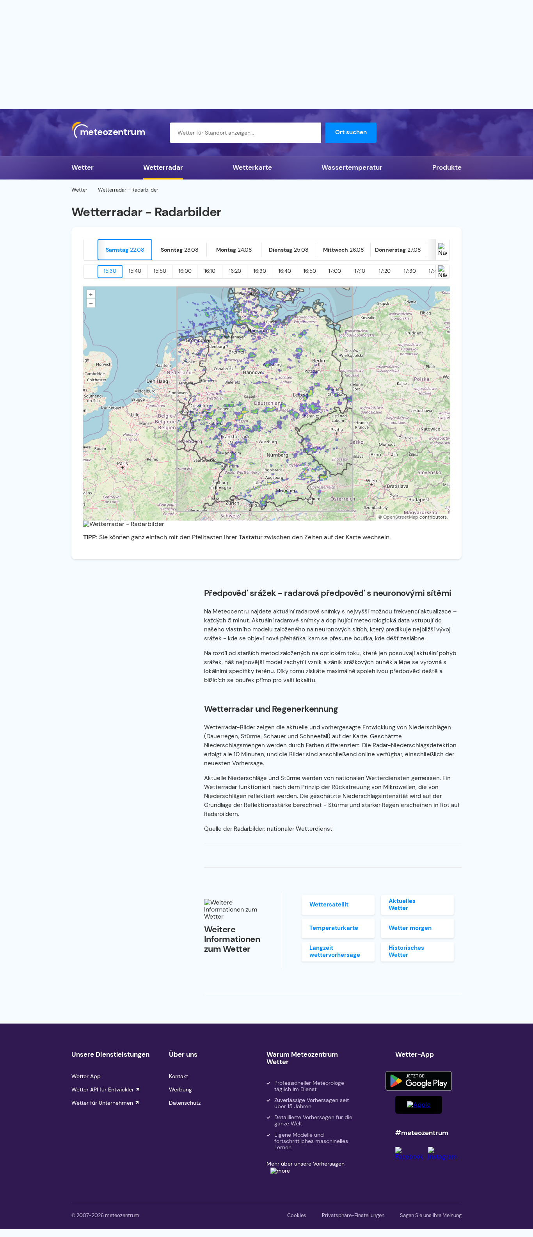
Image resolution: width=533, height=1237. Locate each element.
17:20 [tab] (385, 271)
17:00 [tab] (335, 271)
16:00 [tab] (185, 271)
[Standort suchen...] (311, 133)
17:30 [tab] (410, 271)
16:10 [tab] (209, 271)
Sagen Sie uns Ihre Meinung (431, 1215)
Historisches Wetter (406, 951)
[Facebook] (411, 1156)
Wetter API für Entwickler (102, 1089)
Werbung (180, 1089)
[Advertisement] (266, 54)
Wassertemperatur (352, 167)
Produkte (447, 167)
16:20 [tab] (235, 271)
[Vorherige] (91, 249)
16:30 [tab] (260, 271)
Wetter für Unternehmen (102, 1102)
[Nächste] (442, 249)
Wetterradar (163, 167)
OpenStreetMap (400, 517)
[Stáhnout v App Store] (418, 1105)
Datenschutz (185, 1102)
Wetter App (86, 1076)
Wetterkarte (252, 167)
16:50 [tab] (310, 271)
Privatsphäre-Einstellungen (353, 1215)
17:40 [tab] (435, 271)
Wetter (82, 167)
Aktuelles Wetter (402, 904)
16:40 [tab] (285, 271)
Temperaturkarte (333, 928)
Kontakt (178, 1076)
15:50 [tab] (160, 271)
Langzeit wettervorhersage (334, 951)
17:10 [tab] (360, 271)
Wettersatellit (328, 904)
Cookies (296, 1215)
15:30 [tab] (110, 271)
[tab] (124, 249)
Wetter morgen (410, 928)
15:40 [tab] (135, 271)
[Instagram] (445, 1156)
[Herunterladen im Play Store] (418, 1081)
